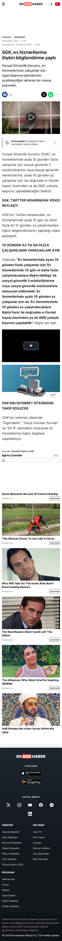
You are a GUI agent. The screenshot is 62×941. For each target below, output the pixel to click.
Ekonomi (20, 37)
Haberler (6, 37)
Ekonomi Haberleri (11, 842)
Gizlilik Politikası (10, 906)
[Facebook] (41, 805)
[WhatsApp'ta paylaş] (50, 94)
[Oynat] (31, 117)
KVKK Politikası (10, 900)
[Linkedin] (30, 814)
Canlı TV (37, 831)
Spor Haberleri (10, 837)
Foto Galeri (38, 837)
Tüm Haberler (9, 859)
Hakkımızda (8, 879)
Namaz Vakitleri (41, 848)
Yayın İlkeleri (8, 895)
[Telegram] (51, 805)
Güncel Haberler (10, 831)
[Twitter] (8, 805)
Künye (5, 884)
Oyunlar (37, 842)
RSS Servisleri (40, 859)
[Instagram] (19, 805)
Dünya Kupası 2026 (12, 864)
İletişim (5, 890)
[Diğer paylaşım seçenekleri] (57, 94)
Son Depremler (41, 853)
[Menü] (3, 4)
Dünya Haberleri (10, 853)
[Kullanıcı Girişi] (51, 4)
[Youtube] (30, 805)
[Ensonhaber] (31, 4)
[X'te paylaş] (44, 94)
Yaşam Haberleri (11, 848)
